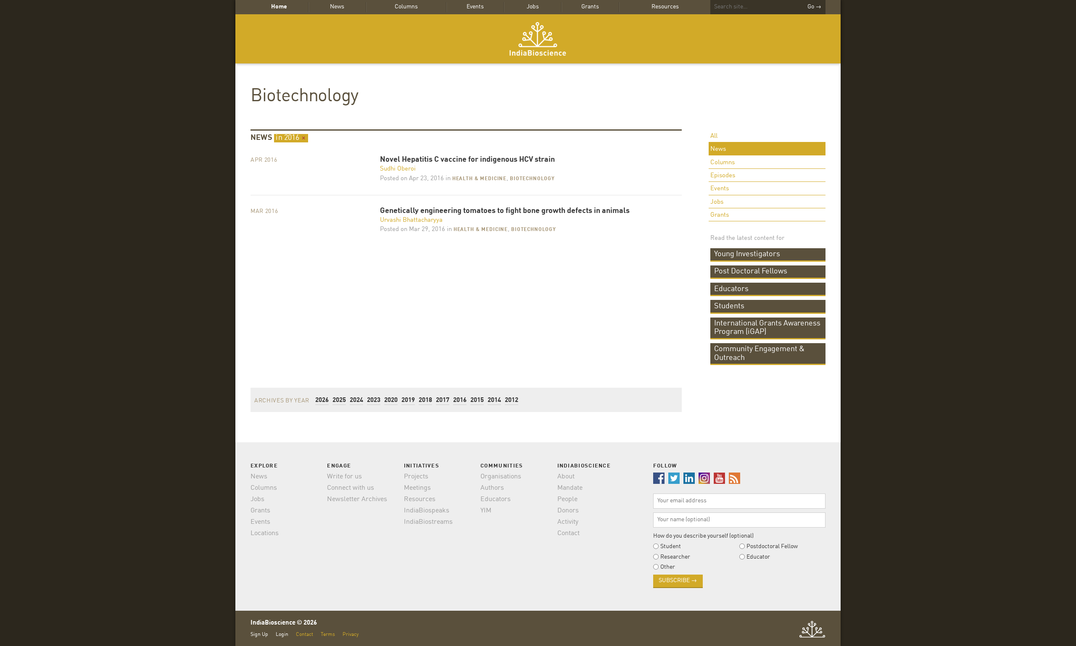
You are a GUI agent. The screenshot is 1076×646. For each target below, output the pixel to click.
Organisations (500, 476)
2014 (494, 400)
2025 (339, 400)
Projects (416, 476)
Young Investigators (747, 254)
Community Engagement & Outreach (759, 353)
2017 (442, 400)
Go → (814, 7)
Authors (492, 488)
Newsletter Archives (357, 499)
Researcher (675, 557)
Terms (328, 634)
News (337, 7)
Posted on (412, 179)
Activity (567, 522)
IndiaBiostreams (428, 522)
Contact (568, 533)
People (567, 499)
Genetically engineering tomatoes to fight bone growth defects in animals (505, 211)
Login (282, 634)
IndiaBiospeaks (426, 510)
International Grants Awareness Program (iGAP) (767, 328)
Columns (406, 7)
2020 (391, 400)
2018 (425, 400)
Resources (665, 7)
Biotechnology (304, 96)
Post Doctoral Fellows (750, 271)
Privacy (351, 634)
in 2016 (291, 138)
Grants (590, 7)
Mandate (570, 488)
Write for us (344, 476)
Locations (265, 533)
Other (667, 567)
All (713, 136)
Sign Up (259, 634)
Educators (731, 289)
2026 (322, 400)
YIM (485, 510)
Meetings (417, 488)
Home (279, 7)
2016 (460, 400)
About (566, 476)
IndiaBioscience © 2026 (284, 623)
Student (670, 546)
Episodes (722, 176)
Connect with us (350, 488)
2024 (356, 400)
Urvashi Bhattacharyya (411, 220)
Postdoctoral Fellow (772, 546)
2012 (511, 400)
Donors (568, 510)
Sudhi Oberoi (398, 169)
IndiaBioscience (538, 38)
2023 (373, 400)
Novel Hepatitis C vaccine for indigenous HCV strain (467, 159)
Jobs (533, 7)
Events (475, 7)
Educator (758, 557)
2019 (408, 400)
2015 (477, 400)
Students (729, 306)
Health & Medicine (479, 178)
